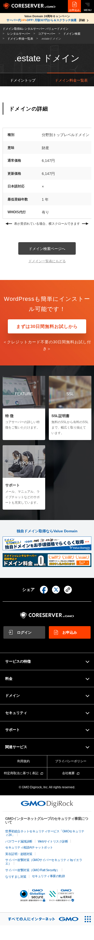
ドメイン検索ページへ (47, 249)
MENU (87, 10)
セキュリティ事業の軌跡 (48, 876)
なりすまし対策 (15, 876)
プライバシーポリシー (70, 761)
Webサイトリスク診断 (53, 841)
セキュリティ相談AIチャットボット (29, 847)
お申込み (74, 10)
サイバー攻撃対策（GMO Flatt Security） (32, 870)
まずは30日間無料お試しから (47, 326)
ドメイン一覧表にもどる (47, 261)
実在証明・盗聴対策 (18, 854)
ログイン (24, 632)
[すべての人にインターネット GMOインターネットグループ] (40, 919)
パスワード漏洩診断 (18, 841)
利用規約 (23, 761)
